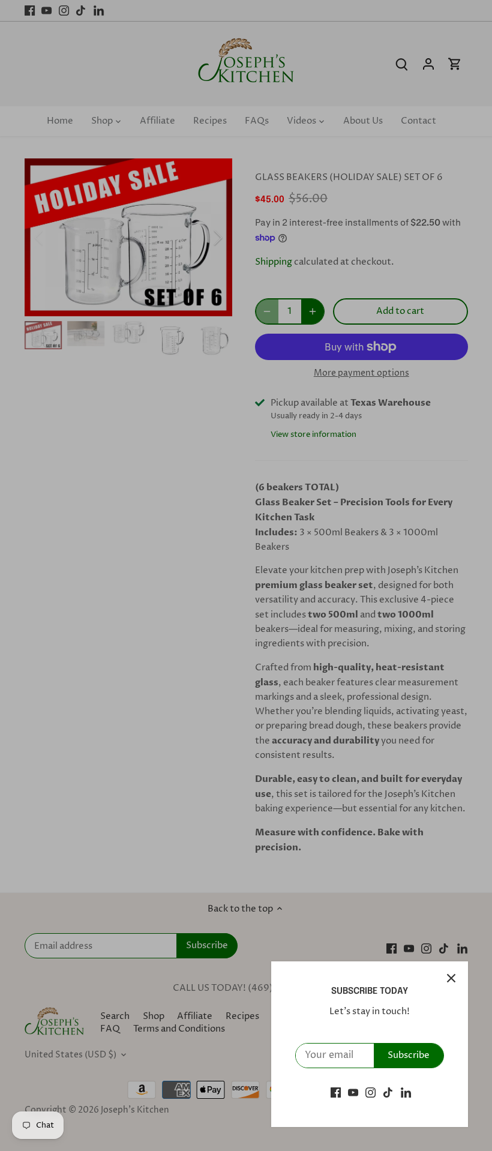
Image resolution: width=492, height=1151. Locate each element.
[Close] (451, 978)
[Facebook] (336, 1092)
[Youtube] (353, 1092)
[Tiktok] (388, 1092)
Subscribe (409, 1055)
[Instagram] (370, 1092)
